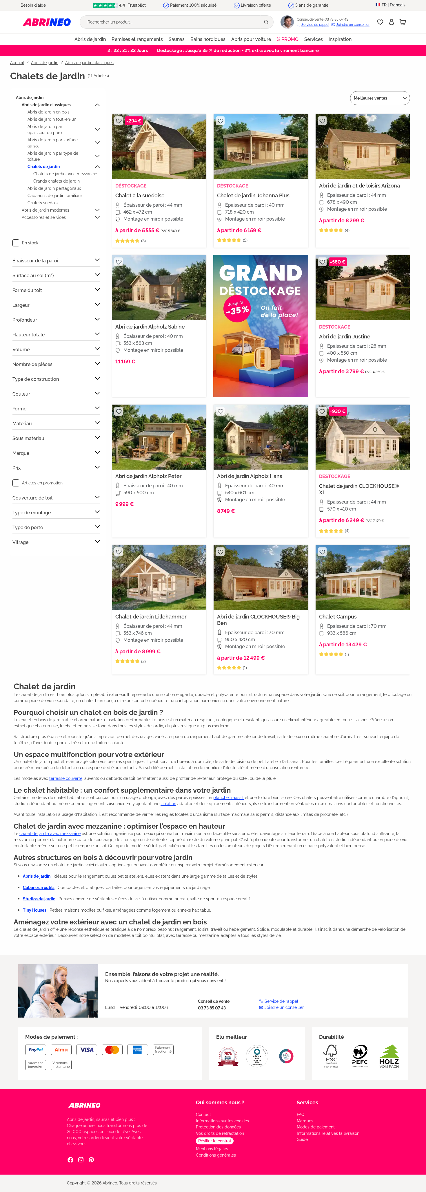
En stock (30, 243)
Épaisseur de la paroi (35, 261)
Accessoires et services (44, 217)
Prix (16, 468)
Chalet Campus (338, 617)
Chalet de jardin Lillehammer (151, 617)
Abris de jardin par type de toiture (53, 156)
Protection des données (218, 1127)
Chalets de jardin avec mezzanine (65, 174)
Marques (305, 1121)
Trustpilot (136, 5)
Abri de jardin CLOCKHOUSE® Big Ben (258, 620)
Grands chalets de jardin (56, 181)
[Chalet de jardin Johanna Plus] (261, 146)
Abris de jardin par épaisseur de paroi (45, 129)
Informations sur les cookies (222, 1121)
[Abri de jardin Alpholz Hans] (261, 437)
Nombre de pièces (32, 364)
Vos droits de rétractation (220, 1133)
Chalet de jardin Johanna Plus (253, 195)
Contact (203, 1114)
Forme (19, 409)
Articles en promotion (42, 483)
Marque (20, 453)
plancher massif (228, 797)
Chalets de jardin (44, 166)
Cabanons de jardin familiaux (55, 195)
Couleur (21, 394)
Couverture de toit (32, 498)
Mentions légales (212, 1148)
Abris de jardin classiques (46, 104)
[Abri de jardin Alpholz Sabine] (159, 287)
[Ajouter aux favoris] (118, 120)
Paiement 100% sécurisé (193, 5)
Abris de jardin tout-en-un (52, 119)
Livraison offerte (256, 5)
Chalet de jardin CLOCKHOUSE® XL (359, 489)
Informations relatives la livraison (328, 1133)
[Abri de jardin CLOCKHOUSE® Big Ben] (261, 577)
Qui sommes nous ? (220, 1102)
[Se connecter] (391, 22)
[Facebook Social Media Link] (70, 1159)
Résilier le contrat (214, 1141)
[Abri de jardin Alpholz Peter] (159, 437)
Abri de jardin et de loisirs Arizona (359, 186)
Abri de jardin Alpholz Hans (249, 476)
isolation (168, 803)
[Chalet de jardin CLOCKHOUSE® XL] (363, 437)
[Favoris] (380, 22)
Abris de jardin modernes (45, 210)
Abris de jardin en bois (49, 112)
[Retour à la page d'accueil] (47, 22)
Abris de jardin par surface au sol (53, 143)
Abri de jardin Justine (344, 336)
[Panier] (403, 22)
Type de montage (31, 512)
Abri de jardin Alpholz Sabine (150, 327)
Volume (21, 349)
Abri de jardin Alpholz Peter (148, 476)
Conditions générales (216, 1155)
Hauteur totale (28, 335)
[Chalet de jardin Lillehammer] (159, 577)
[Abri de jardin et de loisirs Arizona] (363, 146)
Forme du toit (27, 290)
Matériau (22, 423)
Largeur (21, 305)
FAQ (300, 1114)
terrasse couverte (65, 778)
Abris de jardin (29, 97)
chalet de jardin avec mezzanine (50, 833)
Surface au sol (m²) (33, 275)
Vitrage (20, 542)
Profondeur (24, 320)
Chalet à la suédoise (140, 195)
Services (307, 1102)
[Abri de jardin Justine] (363, 287)
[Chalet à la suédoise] (159, 146)
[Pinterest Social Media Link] (91, 1159)
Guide (302, 1139)
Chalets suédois (43, 203)
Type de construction (35, 379)
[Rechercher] (267, 22)
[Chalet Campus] (363, 577)
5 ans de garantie (311, 5)
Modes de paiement (316, 1127)
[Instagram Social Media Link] (80, 1159)
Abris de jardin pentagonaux (54, 188)
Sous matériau (28, 438)
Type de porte (27, 527)
